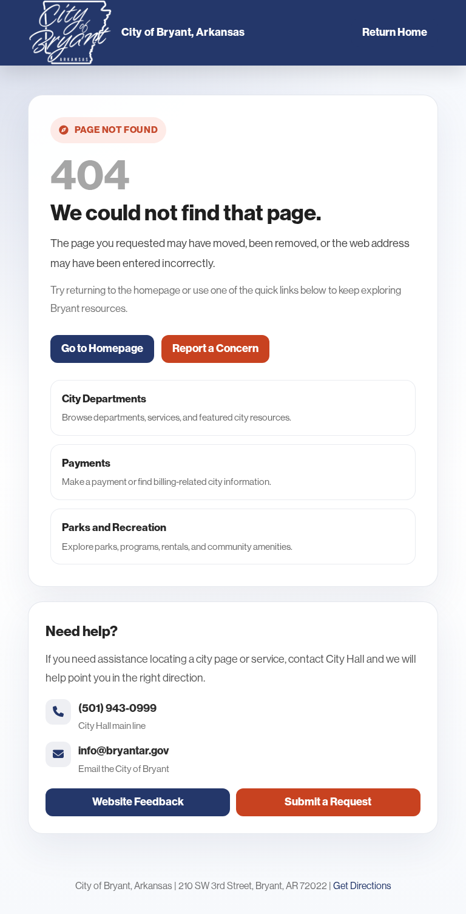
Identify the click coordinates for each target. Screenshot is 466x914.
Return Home (394, 32)
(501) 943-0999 (117, 708)
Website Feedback (138, 801)
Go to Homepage (102, 348)
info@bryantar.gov (123, 750)
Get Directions (362, 886)
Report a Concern (215, 348)
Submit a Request (328, 801)
